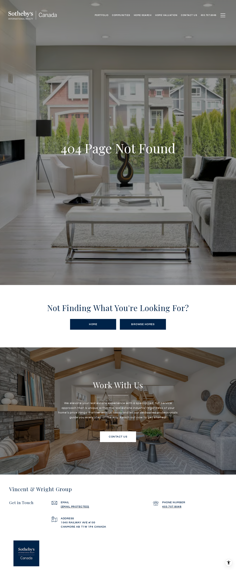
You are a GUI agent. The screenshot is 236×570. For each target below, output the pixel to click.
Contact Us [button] (118, 436)
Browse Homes (143, 324)
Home (93, 324)
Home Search (143, 15)
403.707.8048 (171, 506)
